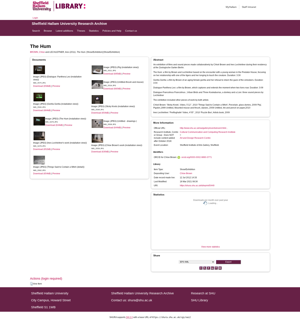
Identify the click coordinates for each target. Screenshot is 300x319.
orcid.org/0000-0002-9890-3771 (196, 157)
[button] (31, 284)
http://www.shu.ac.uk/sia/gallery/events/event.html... (204, 128)
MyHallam (231, 7)
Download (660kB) (112, 88)
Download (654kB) (42, 173)
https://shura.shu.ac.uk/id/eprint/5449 (197, 185)
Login (35, 18)
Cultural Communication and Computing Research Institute (207, 132)
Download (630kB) (100, 151)
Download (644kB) (112, 127)
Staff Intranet (249, 7)
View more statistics (210, 247)
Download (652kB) (42, 149)
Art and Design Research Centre (195, 138)
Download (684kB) (42, 110)
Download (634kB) (54, 125)
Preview (56, 86)
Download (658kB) (42, 86)
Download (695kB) (112, 74)
